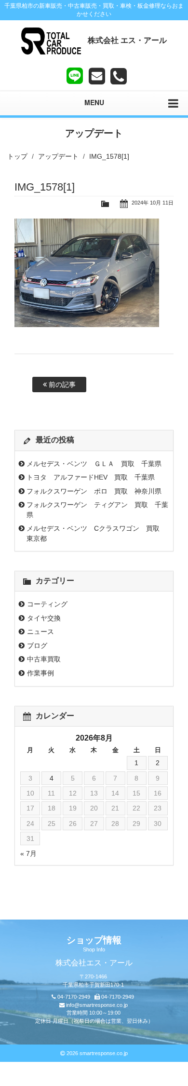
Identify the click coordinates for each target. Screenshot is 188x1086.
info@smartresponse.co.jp (97, 1005)
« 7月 (28, 853)
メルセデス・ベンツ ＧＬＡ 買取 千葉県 (94, 463)
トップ (17, 156)
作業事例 (40, 673)
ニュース (40, 631)
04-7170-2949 (73, 997)
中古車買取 (44, 659)
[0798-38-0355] (118, 76)
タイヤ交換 (44, 618)
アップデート (58, 156)
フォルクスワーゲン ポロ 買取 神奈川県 (94, 491)
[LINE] (75, 73)
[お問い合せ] (97, 76)
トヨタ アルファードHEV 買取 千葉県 (91, 477)
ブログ (37, 645)
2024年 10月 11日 (153, 203)
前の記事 (61, 384)
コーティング (47, 604)
